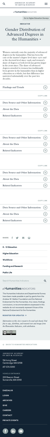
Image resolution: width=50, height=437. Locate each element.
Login (6, 395)
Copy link (42, 96)
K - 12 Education (10, 247)
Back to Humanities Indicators (21, 345)
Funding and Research (13, 266)
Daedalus (8, 390)
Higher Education (10, 254)
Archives (7, 400)
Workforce (7, 260)
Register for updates (13, 315)
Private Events (10, 420)
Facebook (5, 431)
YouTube (21, 431)
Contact (7, 415)
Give (5, 405)
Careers (7, 410)
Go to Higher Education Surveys (36, 18)
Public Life (7, 273)
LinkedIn (13, 431)
